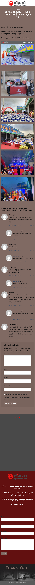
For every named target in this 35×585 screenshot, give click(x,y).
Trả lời (32, 225)
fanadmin (16, 231)
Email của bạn (5, 531)
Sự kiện (17, 9)
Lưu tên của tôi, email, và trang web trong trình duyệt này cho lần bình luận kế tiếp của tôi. (17, 397)
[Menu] (2, 3)
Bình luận (7, 354)
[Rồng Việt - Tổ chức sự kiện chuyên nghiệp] (17, 3)
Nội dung (4, 538)
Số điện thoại (5, 524)
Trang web (7, 386)
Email (6, 378)
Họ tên (3, 517)
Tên (5, 369)
